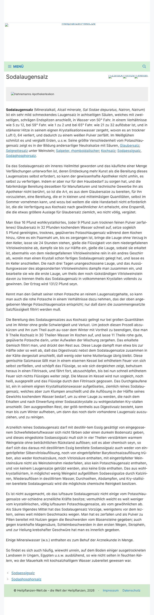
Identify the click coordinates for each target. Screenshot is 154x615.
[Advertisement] (77, 9)
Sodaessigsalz (23, 573)
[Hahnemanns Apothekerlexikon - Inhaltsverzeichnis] (128, 76)
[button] (144, 66)
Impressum (111, 590)
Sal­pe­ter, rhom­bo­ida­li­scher (77, 151)
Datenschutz (131, 590)
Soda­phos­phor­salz (21, 156)
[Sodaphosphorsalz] (141, 76)
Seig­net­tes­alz (17, 151)
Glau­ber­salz (129, 145)
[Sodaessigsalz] (115, 76)
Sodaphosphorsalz (26, 579)
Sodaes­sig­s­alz (129, 151)
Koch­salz (108, 151)
